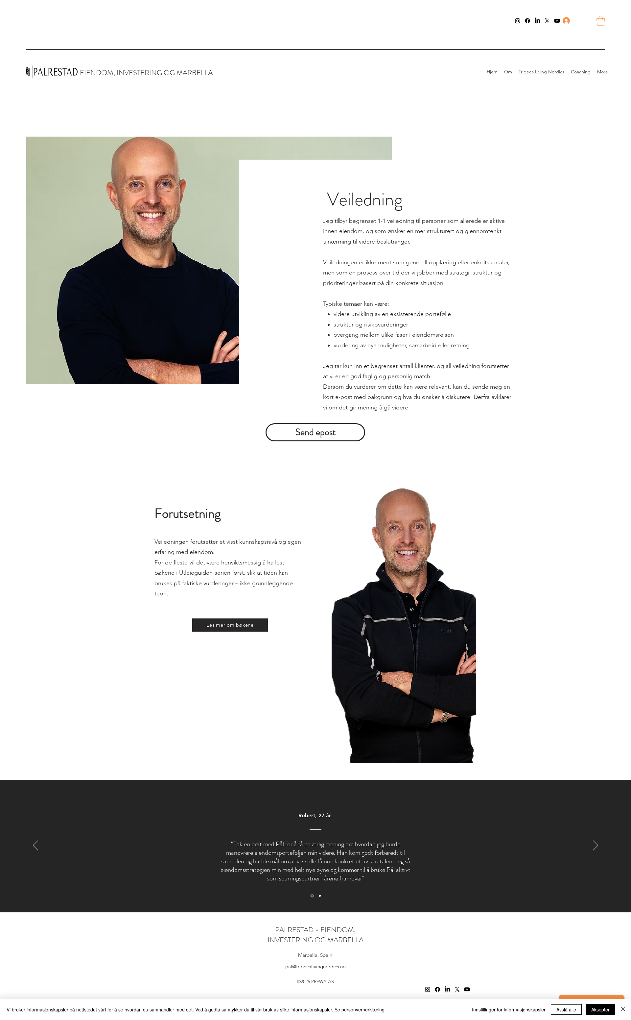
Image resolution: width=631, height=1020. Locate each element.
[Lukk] (623, 1009)
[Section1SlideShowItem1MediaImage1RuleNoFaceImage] (312, 896)
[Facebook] (527, 20)
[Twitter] (547, 20)
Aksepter (600, 1009)
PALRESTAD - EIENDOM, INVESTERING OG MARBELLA (315, 935)
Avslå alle (566, 1009)
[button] (600, 21)
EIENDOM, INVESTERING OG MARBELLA (146, 72)
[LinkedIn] (537, 20)
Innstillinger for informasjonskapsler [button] (509, 1009)
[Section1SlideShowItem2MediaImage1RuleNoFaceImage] (319, 895)
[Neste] (595, 845)
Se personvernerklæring (360, 1009)
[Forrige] (35, 845)
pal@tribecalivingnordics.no (315, 966)
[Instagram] (517, 20)
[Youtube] (557, 20)
